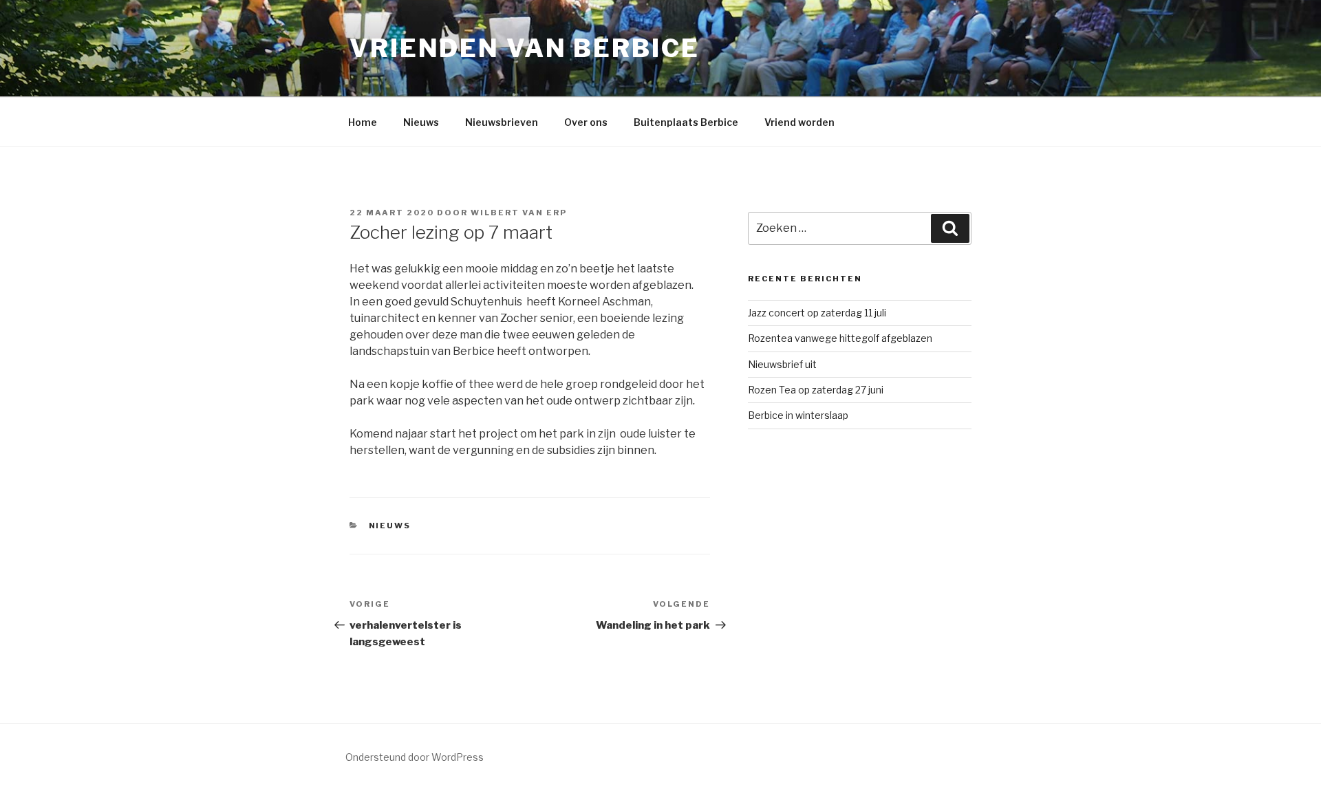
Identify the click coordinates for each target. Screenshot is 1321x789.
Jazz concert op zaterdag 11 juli (817, 312)
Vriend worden (799, 122)
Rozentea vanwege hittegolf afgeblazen (840, 338)
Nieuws (421, 122)
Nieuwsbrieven (501, 122)
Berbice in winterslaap (798, 415)
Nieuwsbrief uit (782, 364)
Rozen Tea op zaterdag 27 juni (815, 390)
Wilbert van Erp (519, 212)
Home (362, 122)
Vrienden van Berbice (525, 48)
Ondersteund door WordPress (414, 757)
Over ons (586, 122)
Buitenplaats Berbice (686, 122)
